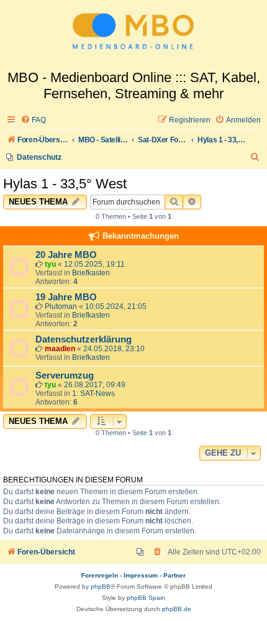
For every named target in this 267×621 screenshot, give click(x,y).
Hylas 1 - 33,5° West (65, 183)
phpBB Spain (146, 597)
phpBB (101, 586)
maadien (60, 348)
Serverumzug (64, 375)
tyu (50, 264)
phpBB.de (176, 608)
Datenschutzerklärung (83, 339)
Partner (174, 575)
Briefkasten (91, 273)
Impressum (141, 575)
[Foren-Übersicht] (133, 35)
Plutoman (61, 306)
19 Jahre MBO (66, 297)
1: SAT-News (93, 393)
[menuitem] (33, 120)
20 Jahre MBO (66, 255)
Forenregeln (99, 575)
